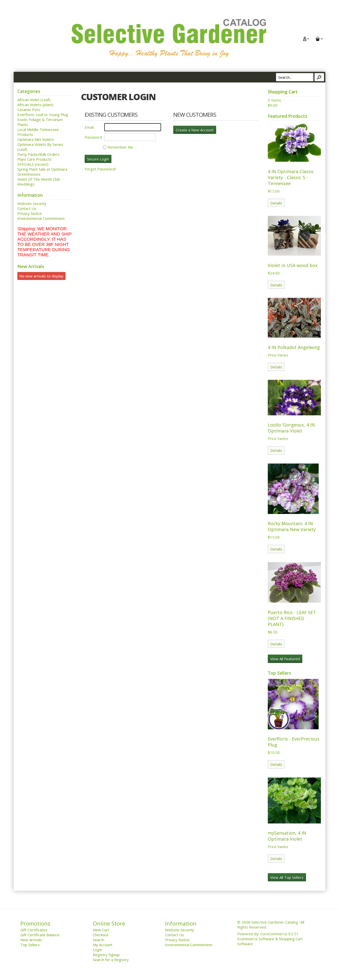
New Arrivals (31, 939)
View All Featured (285, 658)
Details (276, 202)
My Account (102, 944)
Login (97, 949)
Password (93, 137)
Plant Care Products (34, 159)
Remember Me (120, 147)
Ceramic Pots (28, 109)
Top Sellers (30, 944)
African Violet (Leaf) (33, 99)
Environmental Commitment (41, 218)
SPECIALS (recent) (32, 164)
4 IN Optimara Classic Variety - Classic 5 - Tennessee (291, 177)
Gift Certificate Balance (40, 934)
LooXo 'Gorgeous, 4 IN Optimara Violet (291, 428)
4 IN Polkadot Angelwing (294, 347)
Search (98, 939)
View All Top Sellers (287, 877)
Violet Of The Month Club (38, 179)
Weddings (25, 184)
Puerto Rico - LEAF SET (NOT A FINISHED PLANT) (292, 618)
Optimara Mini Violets (35, 139)
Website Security (31, 203)
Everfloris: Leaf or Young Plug (42, 114)
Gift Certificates (33, 929)
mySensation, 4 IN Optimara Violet (287, 836)
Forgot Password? (100, 168)
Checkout (100, 934)
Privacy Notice (29, 213)
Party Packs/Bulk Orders (38, 154)
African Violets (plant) (35, 104)
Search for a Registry (111, 959)
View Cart (101, 929)
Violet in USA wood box (292, 265)
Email (89, 127)
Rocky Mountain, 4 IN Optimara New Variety (292, 526)
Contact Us (26, 208)
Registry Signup (106, 954)
